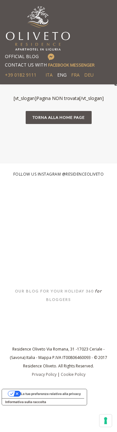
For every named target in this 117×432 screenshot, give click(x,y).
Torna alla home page (58, 117)
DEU (89, 75)
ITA (49, 75)
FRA (75, 75)
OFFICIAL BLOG (22, 56)
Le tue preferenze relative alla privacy (51, 394)
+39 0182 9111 (20, 75)
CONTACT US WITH (50, 65)
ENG (62, 75)
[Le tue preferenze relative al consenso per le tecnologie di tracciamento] (105, 420)
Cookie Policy (73, 374)
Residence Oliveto (59, 252)
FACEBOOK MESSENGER (71, 65)
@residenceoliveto (83, 174)
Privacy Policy (44, 374)
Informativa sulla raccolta (25, 402)
